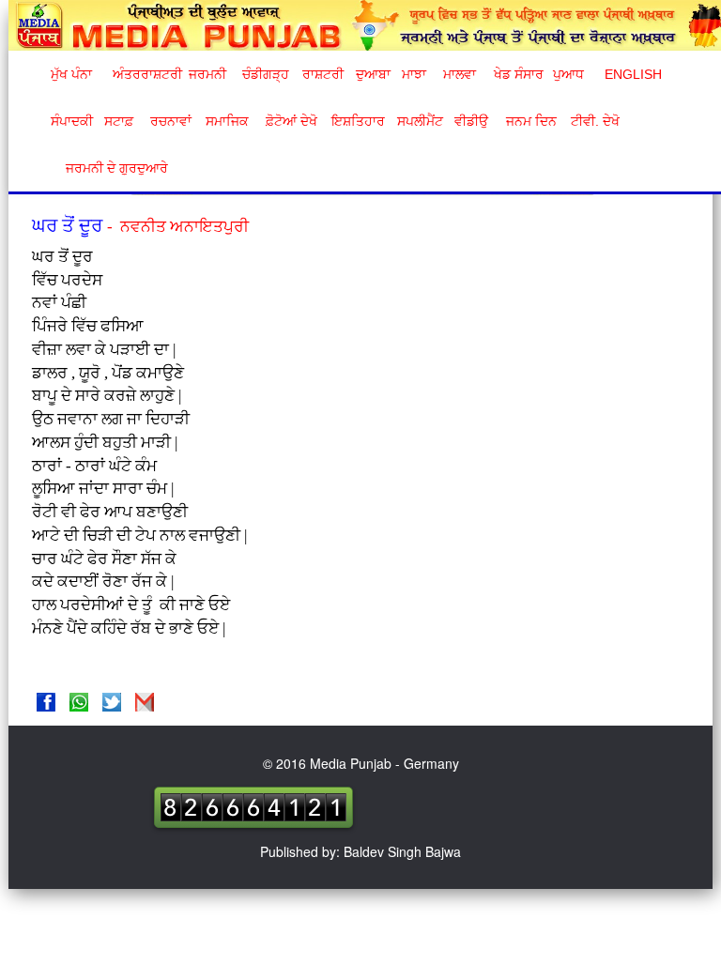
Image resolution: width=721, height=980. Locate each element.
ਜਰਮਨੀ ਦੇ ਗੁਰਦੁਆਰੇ (109, 168)
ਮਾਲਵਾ (459, 74)
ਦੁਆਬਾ (373, 74)
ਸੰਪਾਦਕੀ (72, 121)
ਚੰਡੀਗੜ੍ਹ (265, 74)
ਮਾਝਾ (414, 74)
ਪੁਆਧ (568, 74)
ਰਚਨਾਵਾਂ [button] (171, 121)
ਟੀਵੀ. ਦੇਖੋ (594, 121)
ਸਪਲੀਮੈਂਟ (419, 121)
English (631, 74)
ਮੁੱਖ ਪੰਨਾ (71, 74)
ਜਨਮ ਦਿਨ (530, 121)
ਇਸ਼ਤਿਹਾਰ (356, 121)
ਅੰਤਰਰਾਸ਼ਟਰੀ (144, 74)
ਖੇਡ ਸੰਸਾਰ (518, 74)
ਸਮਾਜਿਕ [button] (227, 121)
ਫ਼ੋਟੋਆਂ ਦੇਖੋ (290, 121)
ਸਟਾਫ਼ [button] (118, 121)
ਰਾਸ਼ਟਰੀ (323, 74)
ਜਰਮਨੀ (207, 74)
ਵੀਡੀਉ (471, 121)
